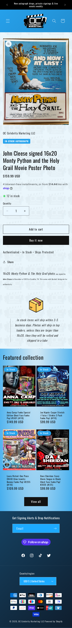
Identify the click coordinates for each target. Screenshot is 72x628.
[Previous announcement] (7, 5)
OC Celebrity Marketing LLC (31, 621)
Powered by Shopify (54, 621)
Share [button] (10, 262)
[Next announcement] (65, 5)
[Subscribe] (55, 528)
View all (36, 501)
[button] (8, 21)
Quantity (7, 203)
